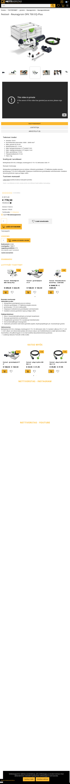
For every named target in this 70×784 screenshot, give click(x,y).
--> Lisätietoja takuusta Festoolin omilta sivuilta (15, 335)
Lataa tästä (6, 180)
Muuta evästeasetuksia (8, 780)
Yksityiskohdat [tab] (34, 124)
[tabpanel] (35, 73)
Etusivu (3, 10)
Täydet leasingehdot (7, 252)
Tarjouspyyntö (5, 231)
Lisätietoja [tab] (34, 127)
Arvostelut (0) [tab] (34, 131)
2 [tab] (36, 376)
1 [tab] (35, 297)
